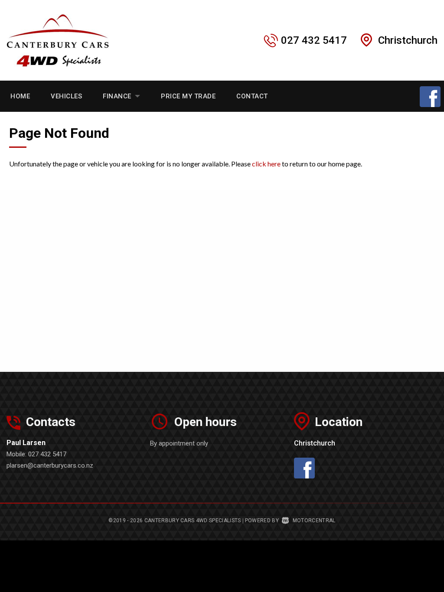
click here (266, 163)
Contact (252, 96)
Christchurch (407, 40)
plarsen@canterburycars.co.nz (50, 465)
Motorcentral (314, 520)
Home (20, 96)
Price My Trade (188, 96)
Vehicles (66, 96)
